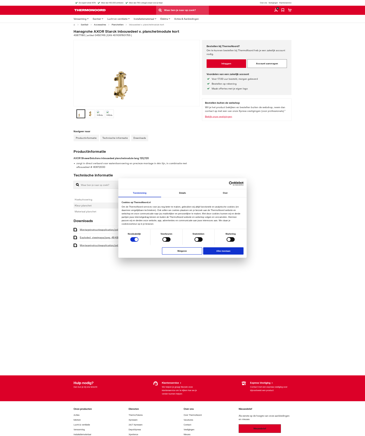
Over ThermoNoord (193, 415)
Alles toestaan (223, 251)
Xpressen (133, 420)
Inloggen (226, 63)
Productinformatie (86, 137)
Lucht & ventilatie (82, 424)
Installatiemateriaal (82, 434)
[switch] (166, 239)
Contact (187, 424)
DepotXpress (135, 429)
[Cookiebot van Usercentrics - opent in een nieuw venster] (231, 183)
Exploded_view (99, 237)
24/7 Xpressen (135, 424)
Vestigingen (273, 3)
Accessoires (100, 24)
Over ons (263, 3)
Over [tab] (225, 193)
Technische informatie (115, 137)
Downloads (139, 137)
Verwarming (79, 429)
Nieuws (187, 434)
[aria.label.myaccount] (276, 10)
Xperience (133, 434)
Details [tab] (182, 193)
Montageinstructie (103, 229)
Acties (76, 415)
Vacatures (188, 420)
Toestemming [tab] (139, 193)
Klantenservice (285, 3)
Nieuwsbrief (260, 428)
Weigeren (182, 251)
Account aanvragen (267, 63)
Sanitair (84, 24)
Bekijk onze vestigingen (218, 116)
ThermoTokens (136, 415)
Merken (77, 420)
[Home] (74, 25)
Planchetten (118, 24)
